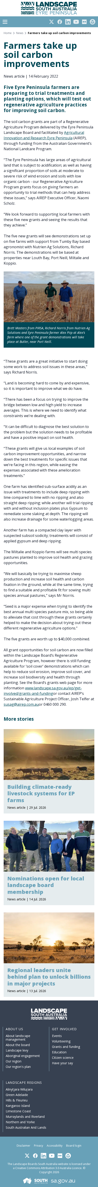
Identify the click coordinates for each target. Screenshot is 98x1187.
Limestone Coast (18, 1111)
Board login (73, 1146)
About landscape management (18, 1038)
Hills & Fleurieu (17, 1100)
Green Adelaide (17, 1095)
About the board (18, 1045)
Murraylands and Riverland (25, 1116)
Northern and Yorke (20, 1122)
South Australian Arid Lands (26, 1127)
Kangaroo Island (18, 1105)
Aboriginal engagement (23, 1056)
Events (57, 1036)
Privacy (38, 1146)
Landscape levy (17, 1050)
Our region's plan (18, 1066)
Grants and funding (66, 1046)
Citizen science (63, 1057)
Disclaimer (23, 1146)
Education (59, 1052)
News (19, 33)
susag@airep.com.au (21, 704)
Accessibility (54, 1146)
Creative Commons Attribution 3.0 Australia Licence (48, 1168)
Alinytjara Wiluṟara (19, 1089)
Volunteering (61, 1041)
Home (8, 33)
